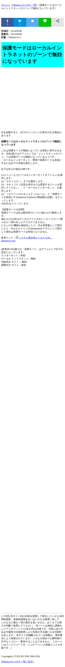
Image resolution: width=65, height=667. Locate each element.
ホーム (5, 5)
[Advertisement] (32, 99)
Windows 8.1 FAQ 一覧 (24, 5)
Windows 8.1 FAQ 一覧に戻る (17, 661)
